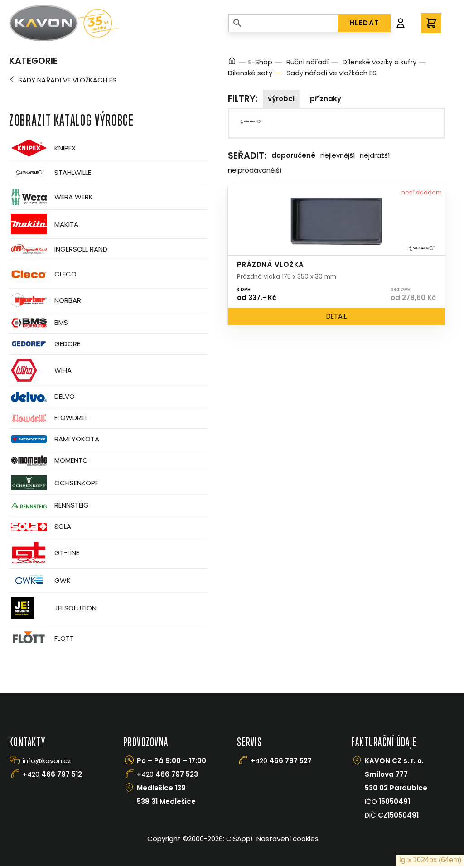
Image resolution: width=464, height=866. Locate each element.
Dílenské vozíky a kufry (379, 62)
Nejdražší (375, 155)
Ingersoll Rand (80, 249)
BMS (61, 322)
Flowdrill (71, 417)
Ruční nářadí (307, 62)
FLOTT (64, 638)
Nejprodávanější (254, 170)
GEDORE (67, 343)
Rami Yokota (76, 439)
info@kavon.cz (47, 760)
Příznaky (325, 98)
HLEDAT (364, 23)
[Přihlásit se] (401, 23)
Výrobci (281, 98)
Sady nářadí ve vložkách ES (67, 80)
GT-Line (66, 552)
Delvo (64, 396)
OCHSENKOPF (76, 483)
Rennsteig (71, 505)
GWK (62, 580)
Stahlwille (72, 172)
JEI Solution (75, 608)
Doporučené (293, 155)
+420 (52, 774)
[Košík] (431, 23)
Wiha (63, 370)
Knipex (65, 148)
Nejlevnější (337, 155)
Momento (71, 460)
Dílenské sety (250, 72)
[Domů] (232, 62)
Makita (66, 224)
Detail (336, 316)
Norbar (67, 300)
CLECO (65, 274)
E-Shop (260, 62)
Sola (62, 526)
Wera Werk (73, 197)
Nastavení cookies (287, 838)
